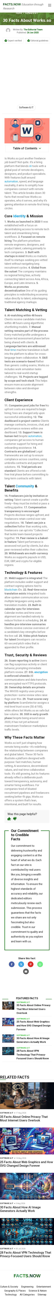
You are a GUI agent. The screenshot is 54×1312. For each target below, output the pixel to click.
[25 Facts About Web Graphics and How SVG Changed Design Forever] (8, 1022)
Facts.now (12, 4)
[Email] (26, 971)
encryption (41, 672)
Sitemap (42, 1294)
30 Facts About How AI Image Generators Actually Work (20, 1209)
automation (11, 181)
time (13, 349)
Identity (19, 216)
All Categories (27, 1294)
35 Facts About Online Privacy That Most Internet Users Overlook (33, 1009)
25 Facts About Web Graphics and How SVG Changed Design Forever (33, 1025)
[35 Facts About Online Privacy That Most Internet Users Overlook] (8, 1005)
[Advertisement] (27, 71)
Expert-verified (15, 40)
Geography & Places (15, 1290)
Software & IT (31, 13)
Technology (11, 1294)
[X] (21, 964)
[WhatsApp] (40, 964)
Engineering (27, 1286)
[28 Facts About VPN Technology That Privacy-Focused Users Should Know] (8, 1051)
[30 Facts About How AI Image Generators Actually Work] (8, 1038)
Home (19, 13)
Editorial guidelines (39, 40)
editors (27, 898)
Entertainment (43, 1286)
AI (30, 166)
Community (25, 486)
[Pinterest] (30, 964)
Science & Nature (38, 1290)
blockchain (10, 589)
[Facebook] (12, 964)
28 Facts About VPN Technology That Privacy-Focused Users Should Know (32, 1054)
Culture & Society (9, 1286)
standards (27, 888)
